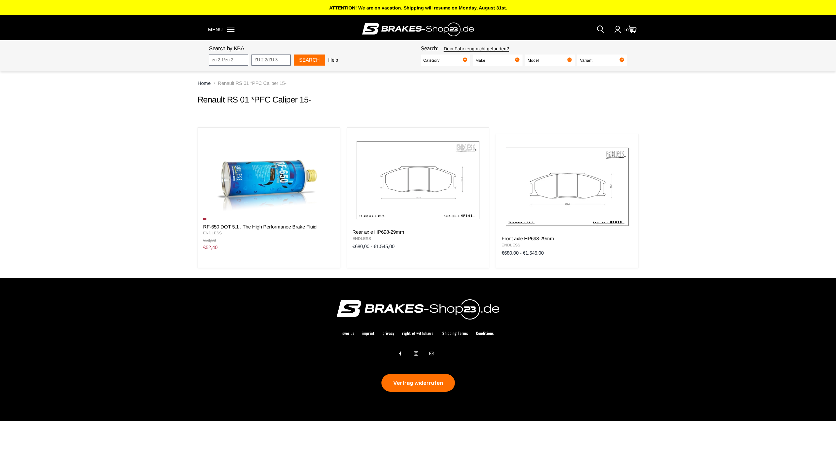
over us (348, 333)
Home (204, 83)
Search (309, 60)
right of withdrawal (418, 333)
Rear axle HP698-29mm (378, 232)
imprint (368, 333)
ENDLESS (212, 233)
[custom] (400, 353)
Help (333, 60)
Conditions (485, 333)
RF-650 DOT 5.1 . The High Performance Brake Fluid (259, 226)
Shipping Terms (455, 333)
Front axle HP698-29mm (528, 238)
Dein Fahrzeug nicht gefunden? (476, 48)
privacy (388, 333)
